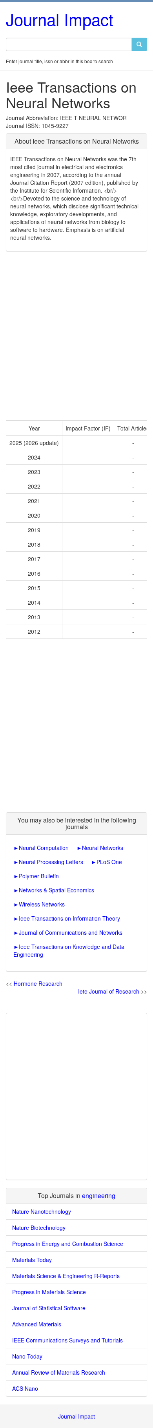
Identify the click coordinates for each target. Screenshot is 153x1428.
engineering (98, 1195)
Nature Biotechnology (39, 1227)
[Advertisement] (76, 335)
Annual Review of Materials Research (58, 1372)
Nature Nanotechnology (41, 1211)
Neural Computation (44, 848)
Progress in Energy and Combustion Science (67, 1243)
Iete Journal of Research (108, 991)
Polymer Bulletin (39, 876)
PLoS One (109, 862)
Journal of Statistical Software (49, 1308)
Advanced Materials (36, 1324)
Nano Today (27, 1356)
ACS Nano (25, 1388)
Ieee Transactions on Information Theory (69, 918)
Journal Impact (59, 19)
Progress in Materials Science (49, 1292)
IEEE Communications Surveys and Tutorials (67, 1340)
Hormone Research (38, 983)
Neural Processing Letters (51, 862)
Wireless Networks (42, 904)
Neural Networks (102, 848)
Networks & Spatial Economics (56, 890)
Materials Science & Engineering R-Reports (66, 1276)
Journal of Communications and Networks (70, 932)
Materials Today (32, 1260)
